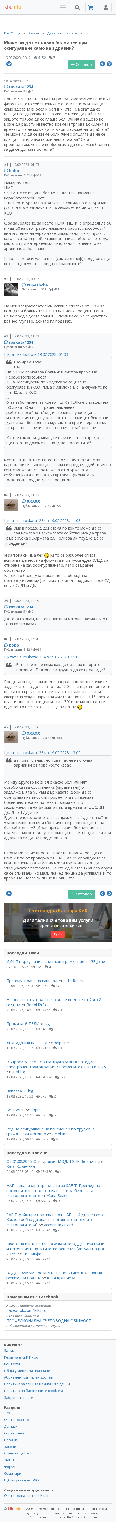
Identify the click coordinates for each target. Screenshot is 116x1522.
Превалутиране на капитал (31, 980)
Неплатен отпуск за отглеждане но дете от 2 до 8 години (53, 1002)
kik (13, 1509)
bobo (14, 170)
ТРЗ (7, 1413)
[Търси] (77, 6)
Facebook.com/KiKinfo (26, 1310)
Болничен (15, 1109)
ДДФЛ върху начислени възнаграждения (45, 961)
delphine (61, 1042)
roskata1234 (21, 86)
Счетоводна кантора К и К (26, 1495)
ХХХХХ (33, 501)
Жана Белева (58, 1195)
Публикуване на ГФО (21, 1480)
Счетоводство (16, 1419)
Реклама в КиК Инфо (21, 1357)
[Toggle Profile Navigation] (106, 7)
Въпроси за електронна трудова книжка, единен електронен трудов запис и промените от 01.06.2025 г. (57, 1064)
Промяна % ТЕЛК (22, 1023)
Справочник (14, 1433)
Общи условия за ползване (27, 1370)
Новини (10, 1439)
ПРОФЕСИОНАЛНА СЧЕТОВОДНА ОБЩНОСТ (48, 1320)
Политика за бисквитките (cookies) (33, 1390)
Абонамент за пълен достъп (28, 1377)
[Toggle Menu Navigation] (63, 7)
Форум (9, 1466)
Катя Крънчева (20, 1166)
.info (12, 7)
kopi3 (35, 1109)
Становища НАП (17, 1453)
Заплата (14, 1090)
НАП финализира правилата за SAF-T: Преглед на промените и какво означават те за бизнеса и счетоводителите (53, 1190)
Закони (10, 1446)
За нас (9, 1350)
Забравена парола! (20, 1397)
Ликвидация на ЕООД (26, 1042)
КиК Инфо (32, 1253)
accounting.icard (58, 1224)
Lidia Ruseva (74, 980)
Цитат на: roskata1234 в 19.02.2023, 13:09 (42, 752)
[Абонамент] (91, 7)
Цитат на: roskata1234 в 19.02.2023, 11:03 (42, 520)
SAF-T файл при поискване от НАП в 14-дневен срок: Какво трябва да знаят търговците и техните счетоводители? (55, 1219)
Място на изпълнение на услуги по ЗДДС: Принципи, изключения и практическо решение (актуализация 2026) (55, 1248)
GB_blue (97, 961)
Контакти (12, 1364)
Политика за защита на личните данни (37, 1383)
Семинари (12, 1473)
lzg (47, 1023)
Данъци (11, 1426)
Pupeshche (37, 284)
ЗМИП (9, 1459)
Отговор (83, 64)
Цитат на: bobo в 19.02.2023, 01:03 (36, 354)
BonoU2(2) (36, 1004)
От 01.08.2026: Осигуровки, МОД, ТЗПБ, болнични (53, 1161)
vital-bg (18, 1071)
